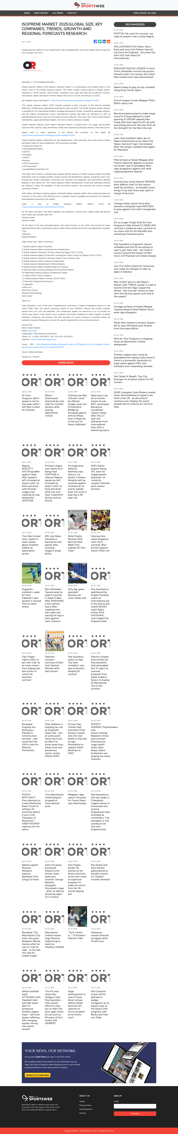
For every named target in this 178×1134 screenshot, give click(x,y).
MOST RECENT (41, 13)
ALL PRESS (58, 13)
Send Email (32, 330)
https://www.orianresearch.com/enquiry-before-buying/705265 (48, 135)
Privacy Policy (85, 1105)
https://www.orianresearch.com (43, 339)
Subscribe (135, 1113)
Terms (82, 1101)
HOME (27, 13)
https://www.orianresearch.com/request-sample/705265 (75, 100)
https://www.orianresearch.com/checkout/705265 (43, 207)
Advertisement (85, 1109)
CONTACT (72, 13)
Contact (82, 1113)
